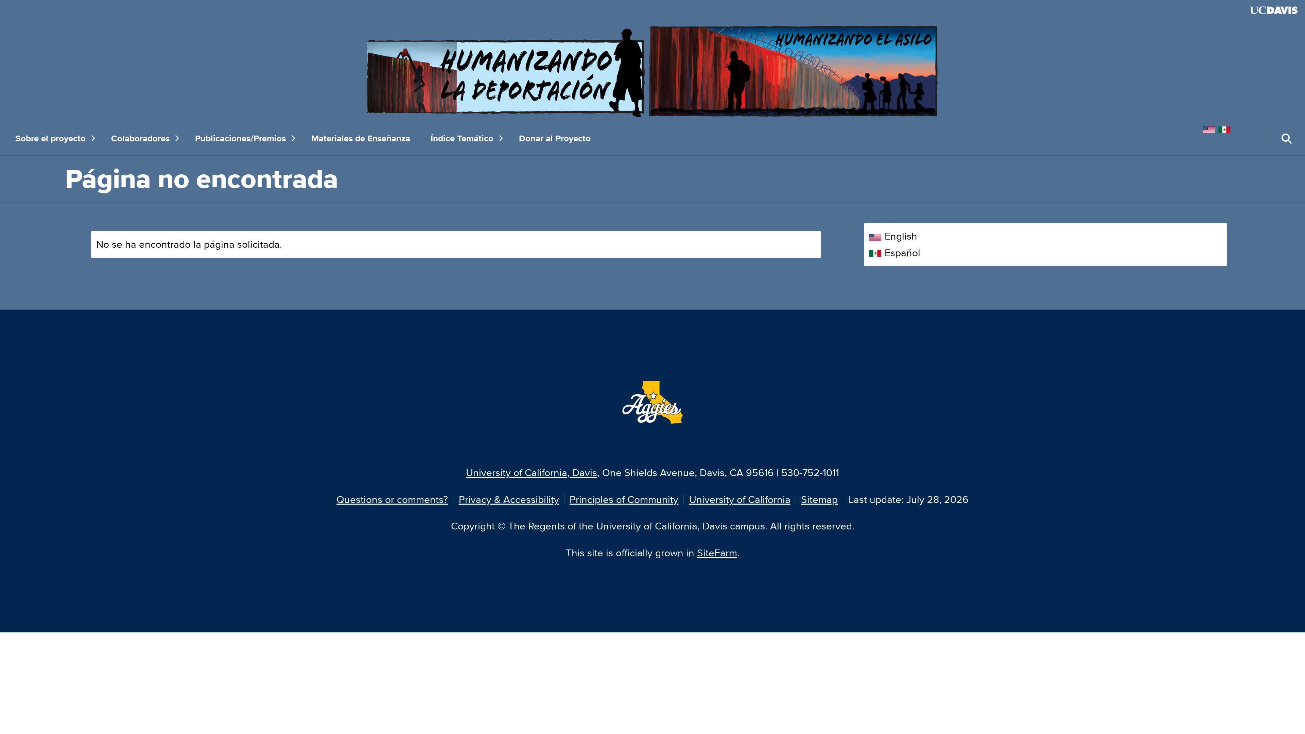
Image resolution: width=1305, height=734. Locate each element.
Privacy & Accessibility (509, 499)
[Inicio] (652, 70)
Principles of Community (624, 499)
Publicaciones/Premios (240, 138)
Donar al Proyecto (555, 138)
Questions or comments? (392, 499)
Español (902, 252)
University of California (739, 499)
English (901, 236)
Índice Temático (462, 138)
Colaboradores (140, 138)
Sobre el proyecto (50, 138)
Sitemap (819, 499)
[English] (1210, 128)
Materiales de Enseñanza (360, 138)
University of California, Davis (531, 472)
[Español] (1226, 128)
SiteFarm (717, 552)
